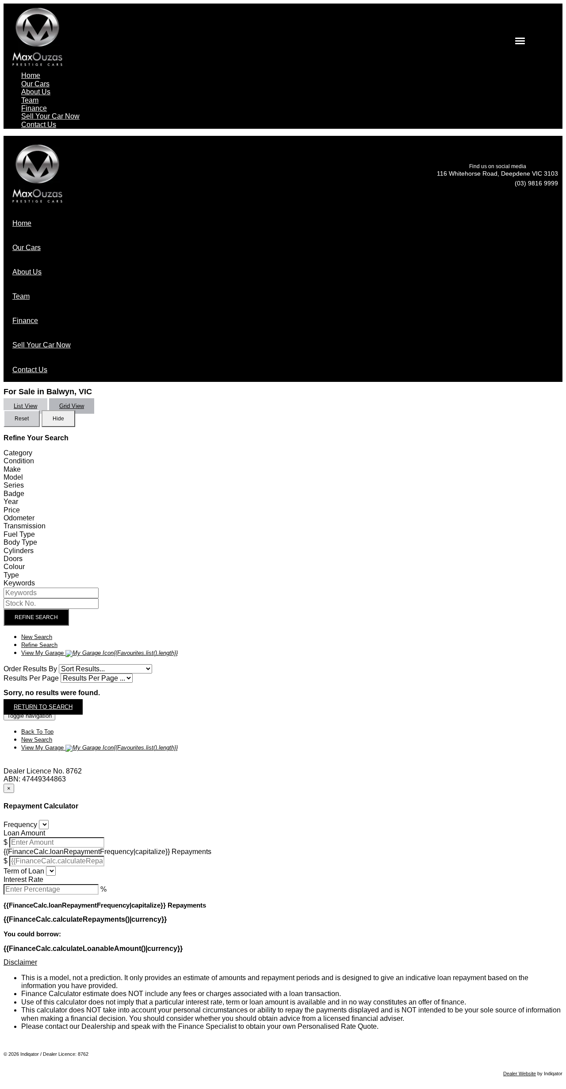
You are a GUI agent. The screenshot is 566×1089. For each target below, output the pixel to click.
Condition (19, 461)
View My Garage (99, 653)
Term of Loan (24, 871)
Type (11, 575)
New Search (36, 637)
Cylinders (19, 550)
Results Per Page (31, 678)
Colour (14, 566)
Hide (58, 419)
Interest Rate (23, 879)
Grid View (71, 406)
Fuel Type (19, 534)
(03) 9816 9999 (536, 183)
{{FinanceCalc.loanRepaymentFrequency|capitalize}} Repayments (107, 851)
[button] (283, 962)
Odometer (19, 518)
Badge (14, 493)
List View (25, 406)
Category (18, 453)
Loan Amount (24, 833)
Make (12, 469)
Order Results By (30, 669)
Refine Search (36, 617)
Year (11, 501)
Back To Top (37, 731)
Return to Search (43, 707)
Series (14, 485)
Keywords (19, 583)
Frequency (20, 824)
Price (12, 510)
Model (13, 477)
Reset (22, 419)
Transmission (25, 526)
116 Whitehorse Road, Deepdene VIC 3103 (497, 173)
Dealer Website (519, 1073)
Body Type (20, 542)
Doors (13, 558)
